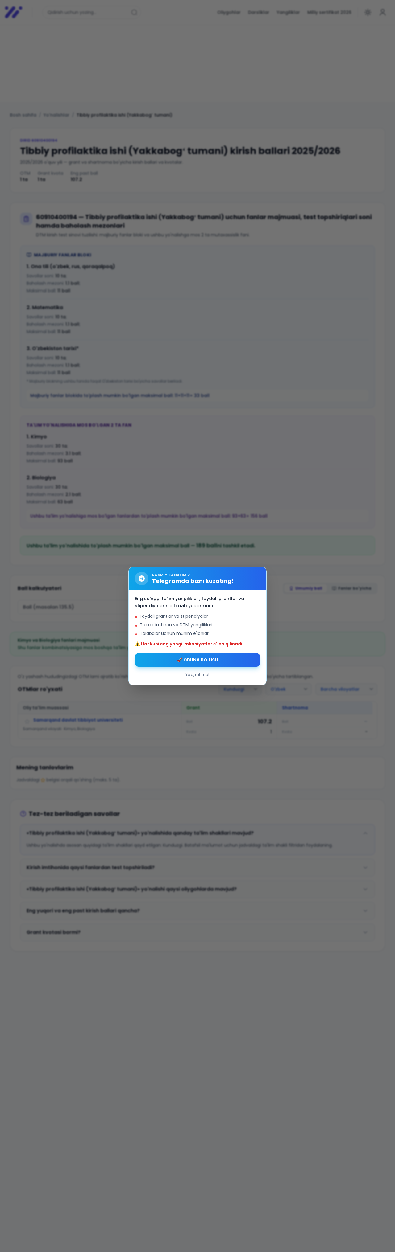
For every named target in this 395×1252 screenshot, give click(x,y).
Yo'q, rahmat (197, 674)
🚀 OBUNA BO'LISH (197, 660)
